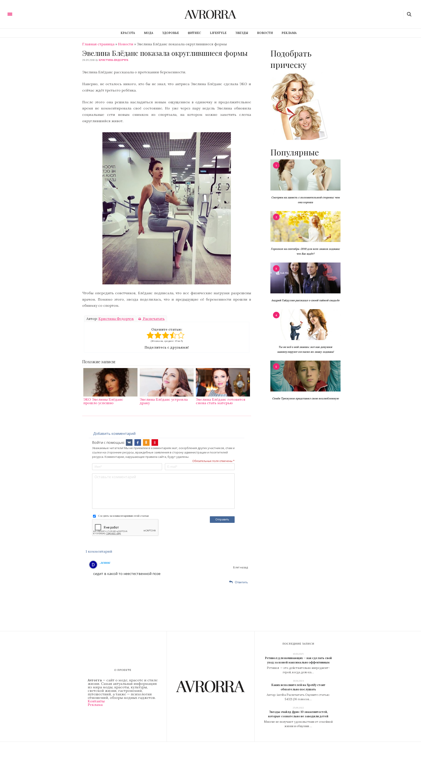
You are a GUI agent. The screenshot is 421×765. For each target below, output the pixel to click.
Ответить (241, 582)
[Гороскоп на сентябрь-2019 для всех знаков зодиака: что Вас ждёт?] (305, 226)
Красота (128, 33)
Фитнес (194, 33)
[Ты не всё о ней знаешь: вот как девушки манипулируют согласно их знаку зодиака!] (305, 324)
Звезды (241, 33)
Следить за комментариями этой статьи (123, 515)
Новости (265, 33)
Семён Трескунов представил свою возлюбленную (305, 398)
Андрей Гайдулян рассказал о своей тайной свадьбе (305, 300)
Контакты (96, 701)
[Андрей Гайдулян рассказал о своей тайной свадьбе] (305, 278)
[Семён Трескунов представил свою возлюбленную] (305, 376)
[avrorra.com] (31, 14)
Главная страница (98, 44)
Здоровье (170, 33)
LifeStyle (218, 33)
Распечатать (153, 318)
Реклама (289, 33)
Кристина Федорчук (113, 60)
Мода (148, 33)
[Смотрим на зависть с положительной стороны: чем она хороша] (305, 174)
